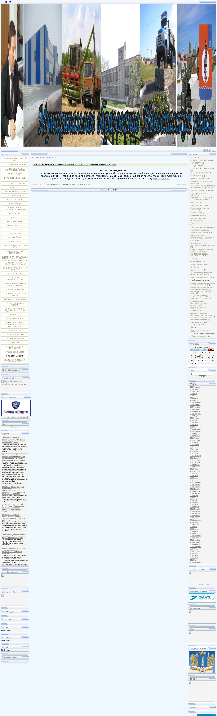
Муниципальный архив (199, 320)
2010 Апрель (195, 418)
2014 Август (194, 533)
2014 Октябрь (195, 538)
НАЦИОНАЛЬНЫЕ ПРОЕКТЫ (201, 190)
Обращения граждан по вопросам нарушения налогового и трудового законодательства (202, 315)
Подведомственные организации (202, 223)
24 (199, 360)
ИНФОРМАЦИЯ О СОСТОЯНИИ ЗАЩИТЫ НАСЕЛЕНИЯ (202, 199)
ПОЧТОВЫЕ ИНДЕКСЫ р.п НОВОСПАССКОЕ (200, 255)
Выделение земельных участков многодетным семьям (202, 284)
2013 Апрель (195, 498)
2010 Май (193, 420)
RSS (213, 151)
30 (195, 363)
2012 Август (194, 480)
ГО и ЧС (193, 267)
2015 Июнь (194, 555)
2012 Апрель (195, 471)
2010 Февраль (195, 413)
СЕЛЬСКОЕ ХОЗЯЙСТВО (40, 184)
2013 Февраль (195, 493)
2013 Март (194, 496)
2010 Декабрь (195, 436)
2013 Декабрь (195, 516)
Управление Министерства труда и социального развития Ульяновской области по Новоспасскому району (202, 229)
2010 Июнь (194, 422)
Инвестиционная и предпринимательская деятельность (198, 303)
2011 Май (193, 447)
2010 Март (194, 416)
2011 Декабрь (195, 462)
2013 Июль (194, 504)
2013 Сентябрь (195, 509)
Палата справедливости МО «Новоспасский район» (201, 273)
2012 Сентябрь (195, 482)
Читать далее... (161, 178)
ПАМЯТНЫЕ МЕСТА (198, 205)
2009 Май (193, 394)
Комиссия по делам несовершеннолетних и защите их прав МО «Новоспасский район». (202, 237)
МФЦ (192, 327)
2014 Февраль (195, 520)
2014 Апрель (195, 524)
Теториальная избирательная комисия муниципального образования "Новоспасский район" (201, 290)
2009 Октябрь (195, 405)
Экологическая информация (201, 277)
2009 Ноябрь (195, 407)
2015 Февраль (195, 547)
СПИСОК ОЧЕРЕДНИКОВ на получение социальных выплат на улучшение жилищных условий (74, 165)
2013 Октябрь (195, 511)
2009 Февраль (195, 387)
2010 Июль (194, 425)
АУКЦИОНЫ (195, 166)
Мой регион (14, 427)
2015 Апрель (195, 551)
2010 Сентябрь (195, 429)
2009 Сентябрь (195, 402)
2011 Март (194, 442)
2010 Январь (195, 411)
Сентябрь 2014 (202, 347)
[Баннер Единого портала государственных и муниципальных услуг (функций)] (15, 391)
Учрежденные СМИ (197, 215)
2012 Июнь (194, 476)
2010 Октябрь (195, 431)
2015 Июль (194, 558)
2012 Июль (194, 478)
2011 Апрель (194, 445)
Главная (35, 157)
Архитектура (195, 310)
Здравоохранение (197, 270)
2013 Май (193, 500)
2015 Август (194, 560)
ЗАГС (192, 259)
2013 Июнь (194, 502)
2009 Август (194, 400)
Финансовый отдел (197, 264)
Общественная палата (198, 336)
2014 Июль (194, 531)
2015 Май (193, 553)
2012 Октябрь (195, 484)
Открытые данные (197, 308)
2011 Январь (195, 438)
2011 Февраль (195, 440)
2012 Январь (195, 465)
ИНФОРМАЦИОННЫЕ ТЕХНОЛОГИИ (198, 323)
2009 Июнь (194, 396)
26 (206, 360)
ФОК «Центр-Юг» (196, 261)
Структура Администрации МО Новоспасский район (202, 250)
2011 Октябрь (195, 458)
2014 (41, 157)
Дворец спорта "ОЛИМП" (199, 298)
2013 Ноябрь (195, 513)
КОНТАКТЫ (194, 202)
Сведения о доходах (198, 296)
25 (202, 360)
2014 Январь (195, 518)
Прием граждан (196, 176)
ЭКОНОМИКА (195, 163)
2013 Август (194, 507)
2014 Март (194, 522)
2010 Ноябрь (195, 433)
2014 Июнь (194, 529)
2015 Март (194, 549)
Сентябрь (48, 157)
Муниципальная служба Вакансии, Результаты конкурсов (202, 244)
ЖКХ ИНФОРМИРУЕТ (198, 178)
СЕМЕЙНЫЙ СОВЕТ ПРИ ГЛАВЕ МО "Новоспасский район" (202, 187)
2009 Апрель (195, 391)
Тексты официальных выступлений (198, 219)
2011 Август (194, 453)
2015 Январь (195, 544)
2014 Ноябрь (195, 540)
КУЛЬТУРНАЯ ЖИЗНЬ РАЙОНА (202, 168)
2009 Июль (194, 398)
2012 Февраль (195, 467)
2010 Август (194, 427)
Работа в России (202, 584)
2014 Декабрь (195, 542)
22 (192, 360)
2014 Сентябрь (195, 535)
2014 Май (193, 527)
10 (199, 355)
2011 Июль (194, 451)
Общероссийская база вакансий (16, 417)
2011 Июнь (194, 449)
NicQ (77, 184)
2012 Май (193, 473)
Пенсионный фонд (197, 213)
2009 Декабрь (195, 409)
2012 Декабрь (195, 489)
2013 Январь (195, 491)
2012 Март (194, 469)
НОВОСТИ (194, 157)
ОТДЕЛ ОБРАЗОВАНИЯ (199, 173)
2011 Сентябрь (195, 456)
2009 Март (194, 389)
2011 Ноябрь (195, 460)
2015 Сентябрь (195, 562)
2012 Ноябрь (195, 487)
